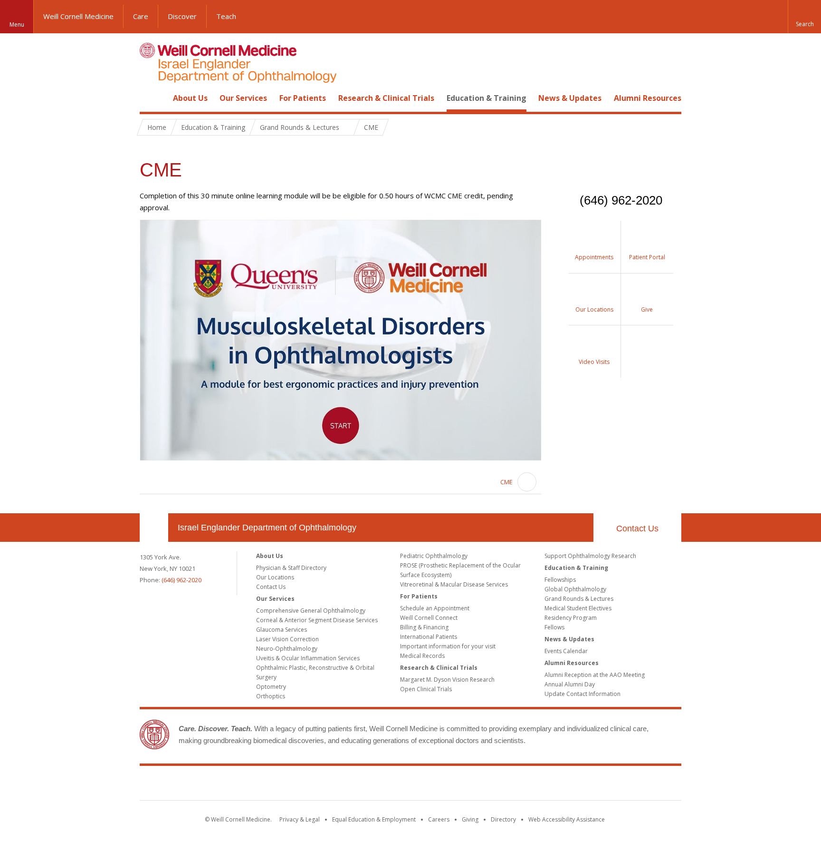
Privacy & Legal (299, 819)
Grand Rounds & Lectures (578, 599)
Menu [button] (17, 24)
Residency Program (570, 618)
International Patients (428, 637)
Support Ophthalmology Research (590, 556)
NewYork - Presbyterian (490, 785)
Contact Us (637, 528)
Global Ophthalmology (575, 589)
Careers (438, 819)
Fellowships (560, 580)
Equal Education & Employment (374, 819)
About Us (190, 98)
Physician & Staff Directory (291, 568)
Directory (503, 819)
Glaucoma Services (281, 630)
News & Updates (569, 98)
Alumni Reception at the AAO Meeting (594, 675)
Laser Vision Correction (287, 639)
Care (140, 16)
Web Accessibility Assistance (566, 819)
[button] (804, 16)
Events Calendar (566, 651)
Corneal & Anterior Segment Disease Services (317, 620)
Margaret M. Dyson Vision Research (447, 680)
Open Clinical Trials (426, 689)
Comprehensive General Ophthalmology (310, 611)
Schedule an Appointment (434, 608)
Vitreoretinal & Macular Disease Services (454, 584)
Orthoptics (270, 696)
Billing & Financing (424, 627)
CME (506, 482)
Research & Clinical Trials (386, 98)
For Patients (302, 98)
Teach (226, 16)
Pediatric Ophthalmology (434, 556)
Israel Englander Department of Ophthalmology (267, 527)
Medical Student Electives (577, 608)
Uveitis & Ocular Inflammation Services (308, 658)
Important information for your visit (448, 646)
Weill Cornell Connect (429, 618)
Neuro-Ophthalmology (286, 649)
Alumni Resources (647, 98)
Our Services (243, 98)
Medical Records (422, 656)
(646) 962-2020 (181, 580)
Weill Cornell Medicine (78, 16)
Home (150, 98)
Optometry (271, 687)
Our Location (154, 527)
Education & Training (486, 98)
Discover (182, 16)
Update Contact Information (582, 694)
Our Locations (275, 577)
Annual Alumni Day (569, 684)
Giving (470, 819)
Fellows (554, 627)
